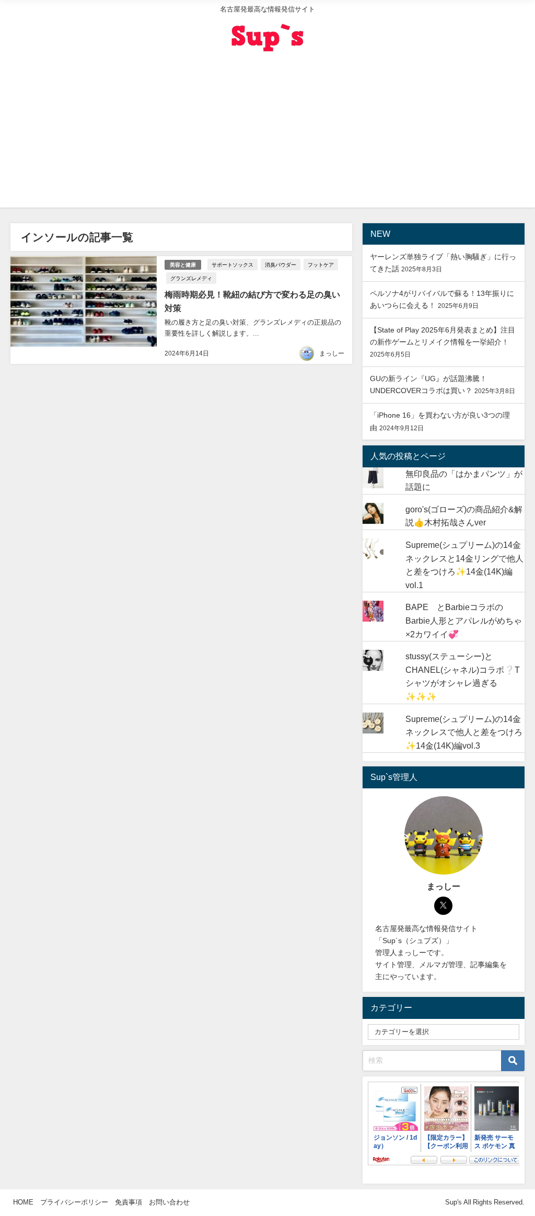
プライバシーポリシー (74, 1202)
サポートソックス (232, 264)
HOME (23, 1202)
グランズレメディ (191, 278)
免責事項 (128, 1202)
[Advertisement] (267, 134)
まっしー (331, 353)
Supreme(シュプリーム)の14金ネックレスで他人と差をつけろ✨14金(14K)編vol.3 (463, 732)
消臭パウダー (280, 264)
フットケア (321, 264)
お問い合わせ (169, 1202)
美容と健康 (183, 264)
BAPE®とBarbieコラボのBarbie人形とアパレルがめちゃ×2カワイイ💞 (463, 620)
